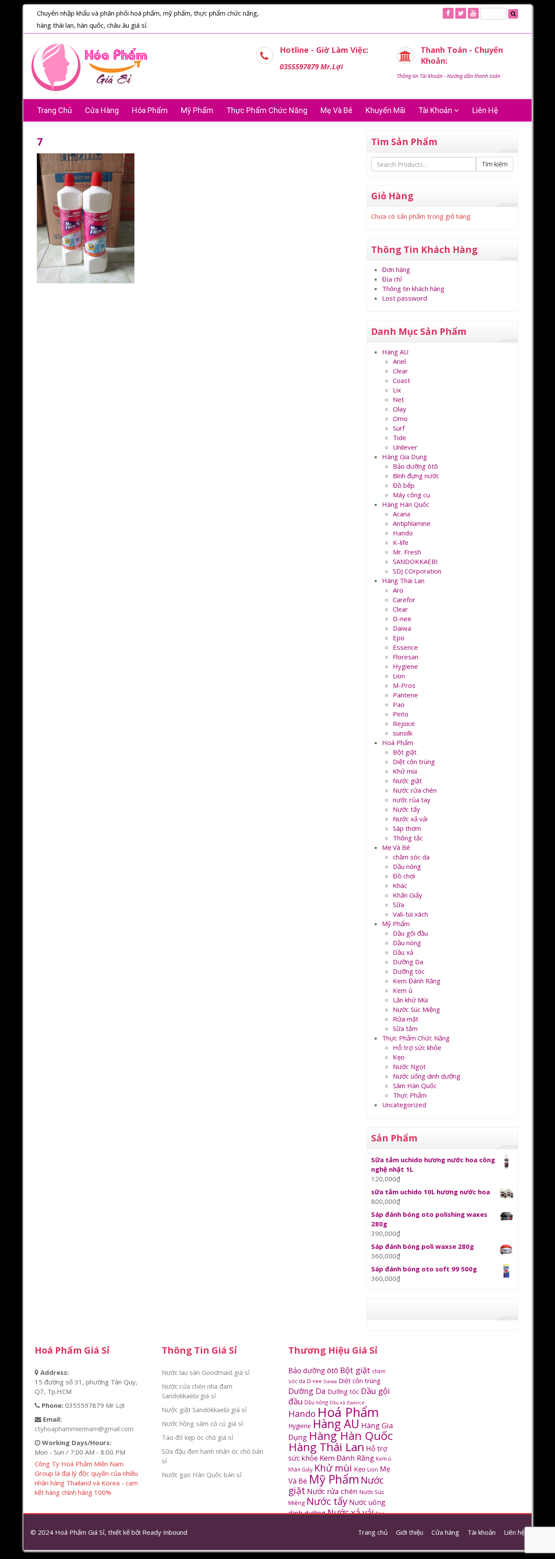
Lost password (404, 298)
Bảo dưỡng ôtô (415, 466)
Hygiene (405, 666)
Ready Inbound (164, 1532)
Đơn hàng (396, 269)
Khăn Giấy (407, 895)
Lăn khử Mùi (410, 999)
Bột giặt (405, 752)
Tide (399, 437)
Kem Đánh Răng (417, 980)
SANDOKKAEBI (415, 561)
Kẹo (399, 1057)
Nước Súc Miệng (416, 1009)
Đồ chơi (404, 876)
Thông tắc (408, 837)
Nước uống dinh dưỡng (426, 1076)
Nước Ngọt (409, 1066)
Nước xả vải (410, 818)
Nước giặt (407, 780)
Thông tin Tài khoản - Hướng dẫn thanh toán (448, 76)
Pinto (400, 714)
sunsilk (402, 733)
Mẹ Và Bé (336, 110)
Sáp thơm (407, 828)
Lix (397, 390)
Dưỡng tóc (408, 971)
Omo (400, 418)
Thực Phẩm (410, 1095)
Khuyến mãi (385, 110)
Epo (399, 637)
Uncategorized (404, 1104)
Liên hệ (485, 110)
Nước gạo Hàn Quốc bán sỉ (202, 1474)
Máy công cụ (411, 494)
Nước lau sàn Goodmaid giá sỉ (206, 1372)
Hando (403, 532)
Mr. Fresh (407, 552)
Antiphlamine (412, 523)
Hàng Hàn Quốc (405, 504)
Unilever (405, 447)
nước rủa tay (412, 799)
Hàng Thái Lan (403, 580)
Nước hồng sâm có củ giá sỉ (202, 1423)
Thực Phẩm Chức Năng (266, 110)
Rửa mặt (405, 1018)
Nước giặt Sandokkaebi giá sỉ (204, 1409)
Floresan (405, 656)
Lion (399, 675)
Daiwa (402, 628)
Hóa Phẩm (150, 110)
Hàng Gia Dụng (404, 456)
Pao (399, 704)
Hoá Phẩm (397, 742)
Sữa (398, 904)
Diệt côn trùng (414, 761)
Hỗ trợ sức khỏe (417, 1047)
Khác (400, 885)
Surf (399, 428)
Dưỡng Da (408, 961)
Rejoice (404, 723)
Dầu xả (403, 952)
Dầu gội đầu (410, 933)
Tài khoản (436, 110)
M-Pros (404, 685)
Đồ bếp (404, 485)
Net (398, 399)
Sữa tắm (405, 1028)
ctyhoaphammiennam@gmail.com (84, 1428)
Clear (400, 370)
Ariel (399, 361)
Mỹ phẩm (197, 110)
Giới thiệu (409, 1532)
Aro (398, 590)
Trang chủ (54, 110)
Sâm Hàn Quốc (415, 1085)
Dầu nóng (407, 866)
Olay (399, 409)
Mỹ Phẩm (396, 923)
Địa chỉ (392, 279)
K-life (400, 542)
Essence (405, 647)
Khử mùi (405, 771)
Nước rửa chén (415, 790)
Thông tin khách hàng (413, 288)
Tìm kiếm (495, 164)
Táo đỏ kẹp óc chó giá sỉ (197, 1437)
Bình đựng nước (416, 475)
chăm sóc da (411, 856)
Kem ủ (402, 990)
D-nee (402, 618)
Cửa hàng (102, 110)
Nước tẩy (406, 809)
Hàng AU (395, 351)
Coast (401, 380)
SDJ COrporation (417, 571)
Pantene (405, 694)
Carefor (404, 599)
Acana (401, 513)
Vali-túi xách (410, 914)
